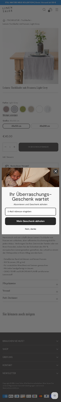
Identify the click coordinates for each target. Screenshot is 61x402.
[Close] (55, 171)
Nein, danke (30, 229)
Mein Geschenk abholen (31, 221)
